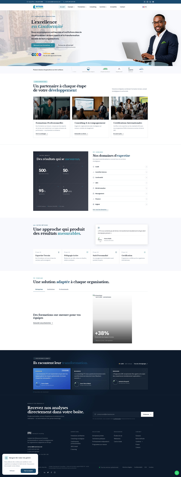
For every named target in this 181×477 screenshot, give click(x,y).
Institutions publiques (98, 438)
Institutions (51, 289)
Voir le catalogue (41, 133)
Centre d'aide (118, 441)
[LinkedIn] (150, 2)
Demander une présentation (42, 323)
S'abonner (146, 414)
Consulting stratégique (77, 438)
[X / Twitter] (47, 472)
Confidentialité (117, 418)
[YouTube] (153, 2)
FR (146, 7)
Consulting (93, 7)
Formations (81, 7)
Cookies (151, 467)
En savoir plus (117, 133)
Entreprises (39, 289)
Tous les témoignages (140, 363)
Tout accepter (28, 471)
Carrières (102, 7)
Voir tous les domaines (100, 209)
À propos (70, 7)
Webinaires (117, 438)
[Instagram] (147, 2)
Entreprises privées (98, 436)
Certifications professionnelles (76, 442)
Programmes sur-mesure (99, 444)
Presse (138, 444)
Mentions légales (127, 467)
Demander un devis (80, 133)
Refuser (12, 471)
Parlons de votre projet (65, 45)
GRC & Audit (74, 446)
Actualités (113, 7)
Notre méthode (140, 438)
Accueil (62, 7)
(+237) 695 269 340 (70, 1)
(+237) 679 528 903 (33, 451)
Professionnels (63, 289)
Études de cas (118, 436)
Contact (122, 7)
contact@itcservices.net (53, 1)
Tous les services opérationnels (109, 467)
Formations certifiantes (77, 436)
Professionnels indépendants (100, 441)
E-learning (74, 449)
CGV (145, 467)
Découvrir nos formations (42, 45)
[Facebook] (144, 2)
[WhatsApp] (177, 473)
